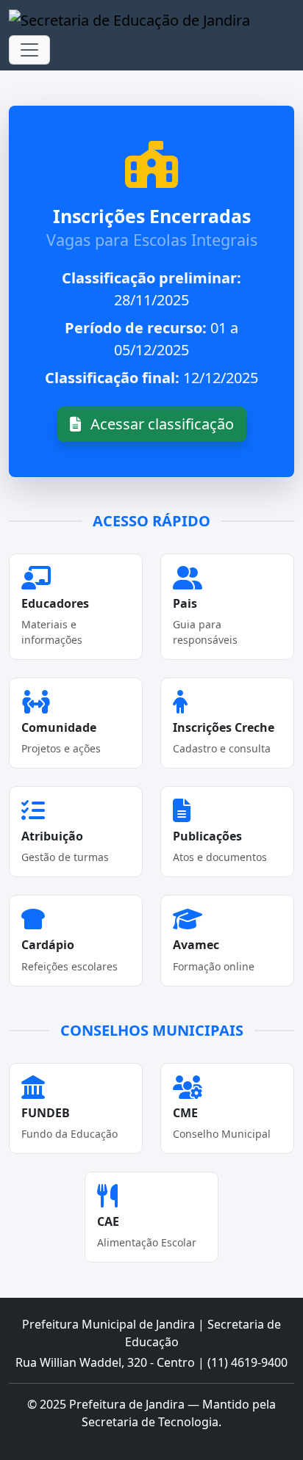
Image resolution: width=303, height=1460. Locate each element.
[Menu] (29, 50)
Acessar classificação (160, 424)
